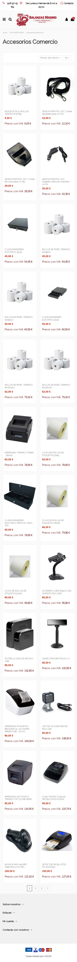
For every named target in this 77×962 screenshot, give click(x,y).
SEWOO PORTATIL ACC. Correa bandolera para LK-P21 (57, 112)
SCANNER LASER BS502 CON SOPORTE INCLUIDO (56, 592)
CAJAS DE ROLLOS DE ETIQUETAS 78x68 (53, 521)
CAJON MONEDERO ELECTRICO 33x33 (14, 250)
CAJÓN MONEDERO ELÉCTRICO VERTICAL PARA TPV (18, 523)
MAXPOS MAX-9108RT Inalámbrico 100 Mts (16, 865)
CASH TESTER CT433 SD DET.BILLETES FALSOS (54, 798)
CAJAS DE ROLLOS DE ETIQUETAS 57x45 (53, 454)
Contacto (68, 3)
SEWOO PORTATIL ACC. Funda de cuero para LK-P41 (20, 180)
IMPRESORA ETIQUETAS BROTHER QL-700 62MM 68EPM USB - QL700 (17, 729)
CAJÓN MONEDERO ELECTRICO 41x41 (51, 318)
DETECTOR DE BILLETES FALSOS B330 (54, 865)
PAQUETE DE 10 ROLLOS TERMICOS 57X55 (17, 112)
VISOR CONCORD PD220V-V (56, 658)
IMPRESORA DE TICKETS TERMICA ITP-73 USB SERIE (18, 798)
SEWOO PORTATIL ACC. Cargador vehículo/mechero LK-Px (55, 182)
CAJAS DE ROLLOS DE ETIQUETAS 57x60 (15, 592)
